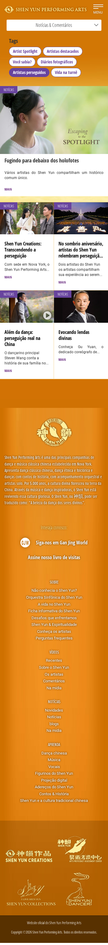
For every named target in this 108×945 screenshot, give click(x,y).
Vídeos (54, 652)
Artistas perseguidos (29, 72)
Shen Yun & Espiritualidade (54, 624)
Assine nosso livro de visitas (54, 557)
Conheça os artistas (54, 631)
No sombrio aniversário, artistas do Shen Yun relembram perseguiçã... (80, 249)
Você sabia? (22, 62)
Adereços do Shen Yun (54, 787)
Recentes (54, 660)
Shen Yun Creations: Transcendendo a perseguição (22, 249)
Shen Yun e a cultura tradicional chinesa (54, 800)
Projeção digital (54, 780)
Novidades (54, 710)
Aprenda (54, 744)
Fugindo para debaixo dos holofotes (41, 160)
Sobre (54, 582)
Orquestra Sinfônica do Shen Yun (54, 597)
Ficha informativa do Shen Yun (54, 610)
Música (54, 759)
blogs (54, 723)
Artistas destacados (63, 51)
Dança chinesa (54, 753)
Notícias (54, 701)
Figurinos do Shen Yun (54, 773)
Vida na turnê (66, 72)
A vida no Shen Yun (54, 604)
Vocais (54, 766)
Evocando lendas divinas (73, 335)
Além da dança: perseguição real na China (22, 338)
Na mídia (54, 687)
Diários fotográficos (57, 62)
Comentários (54, 681)
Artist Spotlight (25, 51)
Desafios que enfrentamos (54, 617)
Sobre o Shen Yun (54, 667)
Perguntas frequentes (54, 638)
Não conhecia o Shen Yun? (54, 590)
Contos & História (54, 793)
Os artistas (54, 674)
